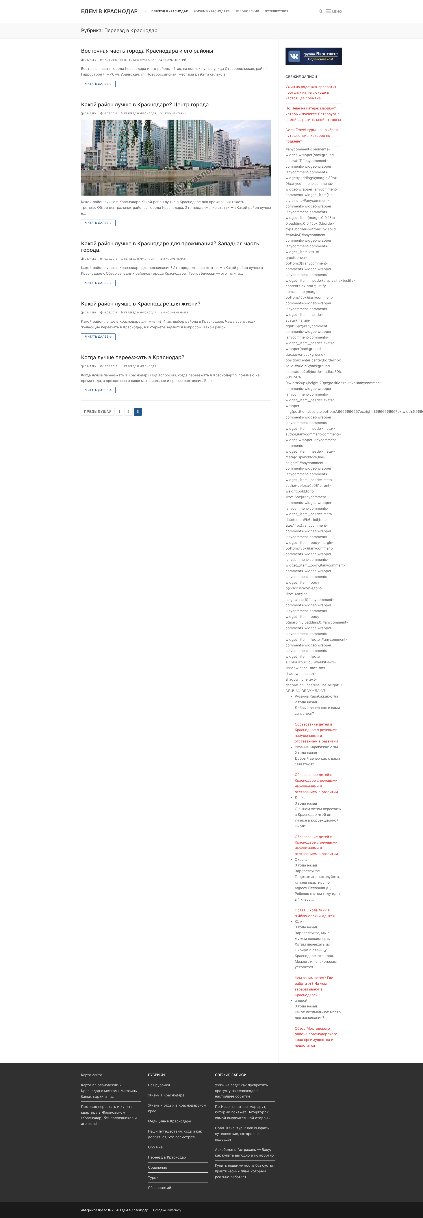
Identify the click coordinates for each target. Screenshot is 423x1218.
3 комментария (175, 258)
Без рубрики (159, 1085)
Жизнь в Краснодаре (166, 1095)
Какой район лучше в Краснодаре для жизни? (140, 303)
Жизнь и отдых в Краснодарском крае (177, 1108)
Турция (154, 1177)
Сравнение (157, 1167)
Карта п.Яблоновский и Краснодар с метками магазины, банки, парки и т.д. (109, 1091)
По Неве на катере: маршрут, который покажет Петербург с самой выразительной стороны (313, 114)
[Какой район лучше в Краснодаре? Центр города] (176, 158)
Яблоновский (159, 1187)
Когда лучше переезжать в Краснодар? (132, 357)
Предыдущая (98, 411)
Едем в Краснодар (109, 11)
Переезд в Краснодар (139, 59)
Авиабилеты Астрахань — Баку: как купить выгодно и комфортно (244, 1152)
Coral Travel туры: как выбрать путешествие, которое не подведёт (312, 135)
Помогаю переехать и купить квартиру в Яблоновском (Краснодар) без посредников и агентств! (109, 1115)
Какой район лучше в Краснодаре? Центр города (145, 104)
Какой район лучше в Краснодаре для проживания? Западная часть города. (170, 246)
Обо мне (155, 1147)
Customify (174, 1210)
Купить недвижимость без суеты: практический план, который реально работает (244, 1171)
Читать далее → (98, 83)
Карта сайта (91, 1075)
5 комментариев (175, 312)
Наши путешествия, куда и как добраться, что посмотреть (175, 1134)
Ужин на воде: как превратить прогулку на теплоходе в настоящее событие (312, 92)
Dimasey (90, 59)
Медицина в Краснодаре (169, 1121)
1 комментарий (174, 59)
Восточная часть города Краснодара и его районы (147, 51)
